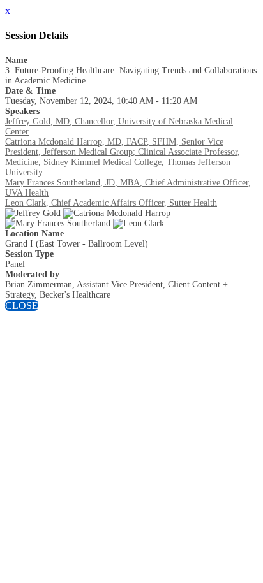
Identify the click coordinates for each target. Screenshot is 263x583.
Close (21, 305)
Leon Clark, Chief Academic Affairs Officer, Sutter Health (111, 203)
